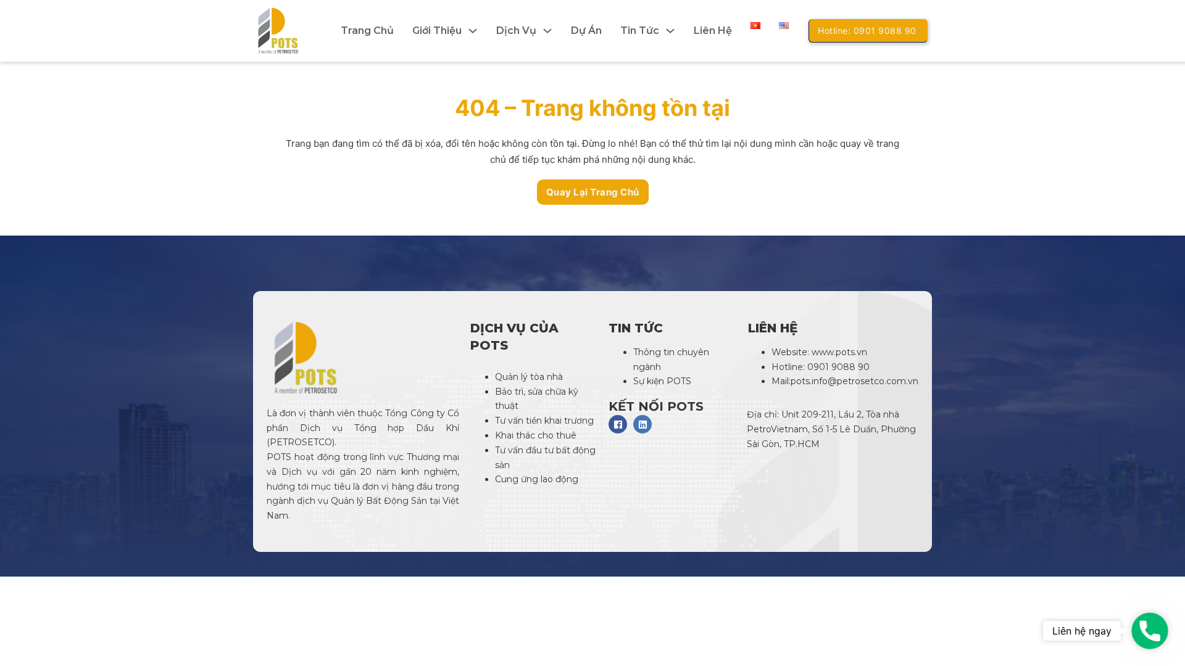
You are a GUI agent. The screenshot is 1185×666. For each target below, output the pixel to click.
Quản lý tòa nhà (529, 376)
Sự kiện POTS (662, 381)
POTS (279, 456)
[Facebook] (618, 424)
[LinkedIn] (642, 424)
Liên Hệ (713, 30)
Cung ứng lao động (538, 479)
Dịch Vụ (516, 30)
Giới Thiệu (437, 30)
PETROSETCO (301, 442)
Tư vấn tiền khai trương (545, 420)
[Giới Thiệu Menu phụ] (473, 31)
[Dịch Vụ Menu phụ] (547, 31)
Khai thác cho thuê (535, 435)
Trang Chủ (367, 30)
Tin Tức (639, 30)
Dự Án (586, 30)
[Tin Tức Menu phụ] (670, 31)
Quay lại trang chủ (592, 192)
